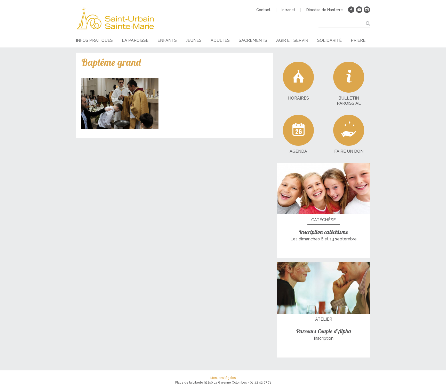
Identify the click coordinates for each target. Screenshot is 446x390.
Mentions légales (223, 378)
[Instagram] (366, 9)
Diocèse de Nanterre (324, 10)
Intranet (288, 10)
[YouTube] (359, 9)
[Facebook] (351, 9)
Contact (263, 10)
